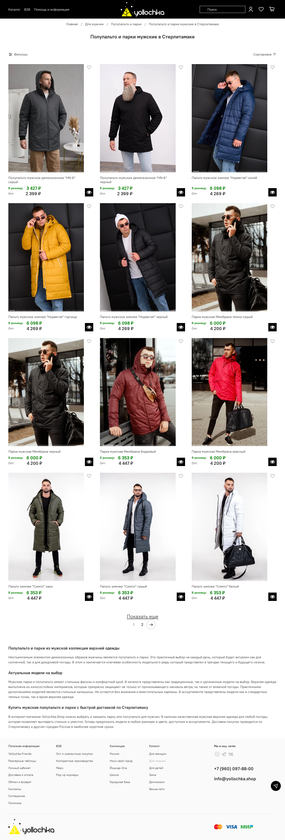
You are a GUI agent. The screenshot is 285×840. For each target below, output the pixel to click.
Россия (114, 754)
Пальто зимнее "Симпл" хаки (30, 586)
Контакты (14, 789)
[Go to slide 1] (18, 170)
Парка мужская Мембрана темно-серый (222, 317)
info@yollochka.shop (235, 779)
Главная (72, 24)
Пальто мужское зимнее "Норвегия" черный (134, 317)
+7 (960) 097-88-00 (233, 769)
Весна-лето (157, 789)
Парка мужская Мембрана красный (218, 451)
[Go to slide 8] (248, 170)
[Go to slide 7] (240, 170)
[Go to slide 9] (255, 170)
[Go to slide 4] (74, 170)
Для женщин (157, 754)
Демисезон (157, 782)
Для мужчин (94, 24)
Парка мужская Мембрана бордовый (128, 451)
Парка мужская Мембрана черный (34, 451)
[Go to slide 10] (263, 170)
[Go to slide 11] (74, 309)
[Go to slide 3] (55, 170)
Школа (114, 775)
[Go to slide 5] (226, 170)
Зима (152, 775)
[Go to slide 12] (80, 309)
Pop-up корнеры (67, 775)
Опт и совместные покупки (74, 754)
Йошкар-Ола (118, 768)
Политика (14, 803)
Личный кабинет (19, 768)
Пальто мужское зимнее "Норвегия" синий (224, 178)
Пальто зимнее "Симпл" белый (215, 586)
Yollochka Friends (20, 754)
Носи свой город (121, 761)
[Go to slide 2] (37, 170)
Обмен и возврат (19, 782)
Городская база (120, 782)
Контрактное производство (74, 761)
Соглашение (16, 796)
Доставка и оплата (20, 775)
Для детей (156, 768)
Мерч (59, 768)
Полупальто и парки (126, 24)
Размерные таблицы (22, 761)
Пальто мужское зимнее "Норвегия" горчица (42, 317)
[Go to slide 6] (233, 170)
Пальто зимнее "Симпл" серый (123, 586)
